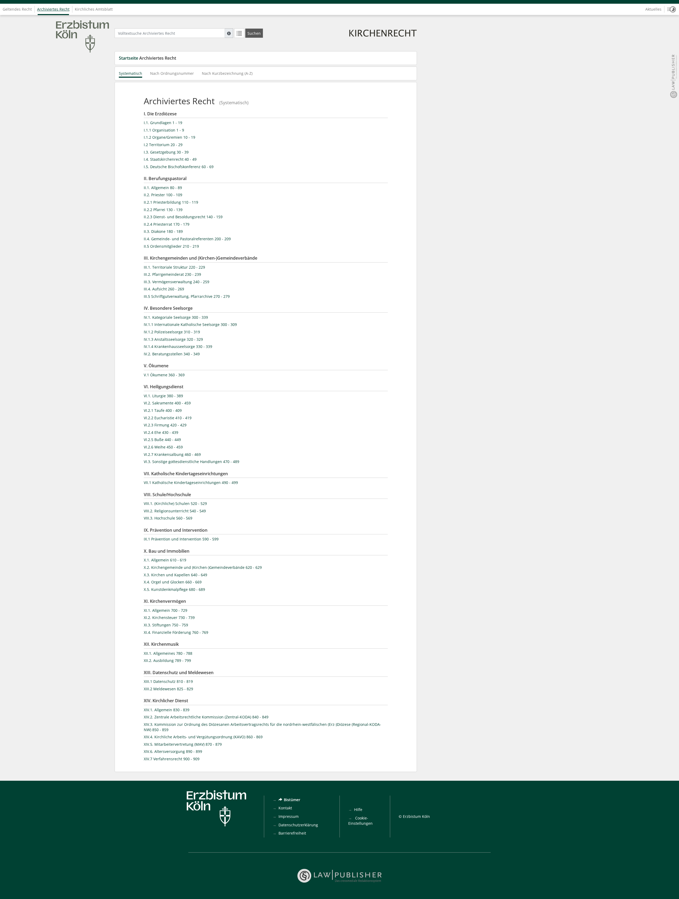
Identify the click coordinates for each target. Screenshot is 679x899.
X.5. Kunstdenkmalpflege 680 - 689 (174, 589)
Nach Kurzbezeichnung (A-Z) (227, 73)
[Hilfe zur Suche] (229, 33)
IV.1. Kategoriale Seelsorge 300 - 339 (176, 317)
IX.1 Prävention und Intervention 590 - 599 (181, 539)
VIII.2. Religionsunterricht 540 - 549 (175, 510)
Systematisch (130, 73)
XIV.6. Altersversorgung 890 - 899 (173, 751)
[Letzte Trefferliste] (239, 33)
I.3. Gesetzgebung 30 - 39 (166, 152)
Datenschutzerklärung (298, 824)
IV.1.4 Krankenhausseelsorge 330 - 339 (178, 346)
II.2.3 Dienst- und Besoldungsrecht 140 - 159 (183, 216)
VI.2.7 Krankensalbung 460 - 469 (172, 454)
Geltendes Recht (17, 9)
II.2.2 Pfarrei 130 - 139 (163, 209)
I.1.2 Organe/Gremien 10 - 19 (169, 137)
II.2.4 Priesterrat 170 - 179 (166, 224)
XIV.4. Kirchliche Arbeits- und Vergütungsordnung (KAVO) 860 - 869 (203, 736)
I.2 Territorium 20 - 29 (163, 144)
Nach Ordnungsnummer (172, 73)
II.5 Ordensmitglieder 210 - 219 (171, 246)
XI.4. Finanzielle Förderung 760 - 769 (176, 632)
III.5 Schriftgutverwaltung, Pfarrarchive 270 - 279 (187, 296)
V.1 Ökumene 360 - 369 (164, 374)
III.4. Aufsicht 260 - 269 (164, 288)
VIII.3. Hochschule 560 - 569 (168, 518)
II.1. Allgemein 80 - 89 (163, 187)
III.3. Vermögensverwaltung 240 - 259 (176, 281)
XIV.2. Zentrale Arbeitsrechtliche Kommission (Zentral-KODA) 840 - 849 (206, 716)
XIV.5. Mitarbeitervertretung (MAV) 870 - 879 (183, 744)
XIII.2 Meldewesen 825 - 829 (168, 688)
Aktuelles (653, 9)
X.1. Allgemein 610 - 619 (165, 559)
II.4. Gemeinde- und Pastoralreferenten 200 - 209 (187, 238)
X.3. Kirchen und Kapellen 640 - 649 (175, 574)
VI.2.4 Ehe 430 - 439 (161, 432)
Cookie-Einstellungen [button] (360, 820)
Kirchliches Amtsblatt (94, 9)
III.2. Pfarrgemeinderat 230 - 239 (172, 274)
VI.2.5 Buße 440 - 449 (162, 439)
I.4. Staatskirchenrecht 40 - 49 (170, 159)
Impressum (288, 816)
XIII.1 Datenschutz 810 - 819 (168, 681)
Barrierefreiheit (292, 833)
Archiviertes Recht (53, 9)
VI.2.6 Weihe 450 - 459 (163, 446)
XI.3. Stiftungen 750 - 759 (166, 624)
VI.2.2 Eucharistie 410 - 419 (167, 417)
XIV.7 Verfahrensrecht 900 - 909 (171, 758)
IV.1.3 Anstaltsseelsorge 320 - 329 (173, 339)
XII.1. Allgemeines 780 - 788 (168, 653)
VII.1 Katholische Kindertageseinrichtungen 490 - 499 (191, 482)
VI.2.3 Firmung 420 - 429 (165, 424)
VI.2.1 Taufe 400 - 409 (163, 410)
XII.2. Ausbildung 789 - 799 (167, 660)
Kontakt (285, 807)
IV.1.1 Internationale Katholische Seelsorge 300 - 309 (190, 324)
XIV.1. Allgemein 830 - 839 (166, 709)
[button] (671, 9)
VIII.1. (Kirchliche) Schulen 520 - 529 (175, 503)
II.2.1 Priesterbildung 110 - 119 (171, 202)
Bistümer (292, 799)
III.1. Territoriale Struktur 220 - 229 (174, 267)
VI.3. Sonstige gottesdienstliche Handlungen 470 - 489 (191, 461)
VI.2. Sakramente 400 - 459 (167, 402)
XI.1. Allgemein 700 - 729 (165, 610)
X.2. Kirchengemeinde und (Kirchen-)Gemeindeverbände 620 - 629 (203, 567)
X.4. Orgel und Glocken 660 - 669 (173, 581)
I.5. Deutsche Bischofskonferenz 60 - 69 (179, 166)
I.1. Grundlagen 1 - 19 (163, 122)
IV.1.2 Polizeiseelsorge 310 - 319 (172, 331)
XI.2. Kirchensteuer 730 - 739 (169, 617)
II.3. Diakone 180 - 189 (163, 231)
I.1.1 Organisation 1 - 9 (164, 130)
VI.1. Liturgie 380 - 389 (163, 395)
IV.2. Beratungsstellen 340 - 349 (172, 353)
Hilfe (358, 809)
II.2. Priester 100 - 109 (163, 194)
